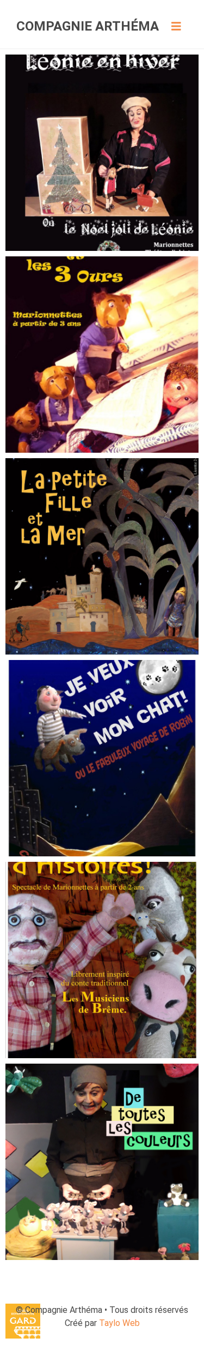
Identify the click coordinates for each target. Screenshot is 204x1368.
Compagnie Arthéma (87, 26)
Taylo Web (119, 1323)
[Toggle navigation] (176, 26)
